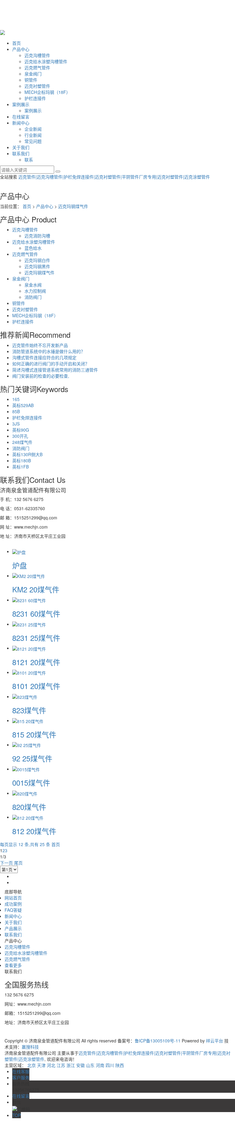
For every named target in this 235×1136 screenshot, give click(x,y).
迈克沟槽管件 (37, 55)
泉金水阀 (33, 285)
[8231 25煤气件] (29, 624)
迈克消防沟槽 (37, 236)
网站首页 (13, 898)
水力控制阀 (35, 291)
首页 (16, 43)
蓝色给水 (33, 248)
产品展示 (13, 928)
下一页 (6, 863)
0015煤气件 (31, 782)
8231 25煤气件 (36, 637)
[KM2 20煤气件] (28, 575)
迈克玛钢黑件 (37, 266)
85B (16, 411)
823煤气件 (29, 710)
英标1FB (20, 467)
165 (16, 399)
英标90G (20, 430)
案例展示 (20, 104)
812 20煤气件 (34, 831)
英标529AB (23, 405)
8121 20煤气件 (36, 662)
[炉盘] (19, 551)
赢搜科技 (30, 1047)
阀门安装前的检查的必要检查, (40, 376)
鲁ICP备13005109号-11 (158, 1041)
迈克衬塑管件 (37, 86)
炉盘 (19, 565)
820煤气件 (29, 806)
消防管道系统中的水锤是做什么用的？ (48, 351)
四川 (110, 1065)
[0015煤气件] (26, 769)
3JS (16, 424)
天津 (41, 1065)
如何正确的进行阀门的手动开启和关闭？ (50, 363)
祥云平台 (214, 1041)
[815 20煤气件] (27, 720)
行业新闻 (33, 135)
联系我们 (20, 153)
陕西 (119, 1065)
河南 (100, 1065)
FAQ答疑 (13, 910)
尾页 (18, 863)
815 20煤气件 (34, 734)
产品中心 (20, 49)
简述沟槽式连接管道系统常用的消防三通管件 (55, 370)
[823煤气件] (24, 696)
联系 (28, 159)
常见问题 (33, 141)
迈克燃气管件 (37, 67)
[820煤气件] (24, 793)
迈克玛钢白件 (37, 260)
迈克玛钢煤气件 (73, 206)
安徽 (80, 1065)
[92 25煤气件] (26, 744)
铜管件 (30, 80)
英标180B (21, 460)
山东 (90, 1065)
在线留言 (20, 117)
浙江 (70, 1065)
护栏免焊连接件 (27, 417)
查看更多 (13, 965)
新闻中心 (20, 123)
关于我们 (20, 147)
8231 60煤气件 (36, 613)
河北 (51, 1065)
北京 (31, 1065)
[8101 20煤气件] (29, 672)
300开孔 (20, 436)
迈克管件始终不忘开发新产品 (40, 345)
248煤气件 (22, 442)
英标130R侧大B (27, 454)
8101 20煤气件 (36, 685)
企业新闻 (33, 129)
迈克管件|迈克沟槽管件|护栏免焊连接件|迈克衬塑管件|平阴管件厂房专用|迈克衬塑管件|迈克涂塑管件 (114, 177)
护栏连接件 (35, 98)
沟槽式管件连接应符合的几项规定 (44, 357)
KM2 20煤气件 (35, 589)
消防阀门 (33, 297)
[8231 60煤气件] (29, 600)
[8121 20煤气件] (29, 648)
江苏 (61, 1065)
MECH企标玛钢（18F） (47, 92)
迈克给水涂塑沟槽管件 (45, 61)
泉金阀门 (33, 74)
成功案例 (13, 904)
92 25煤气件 (32, 758)
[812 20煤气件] (27, 817)
